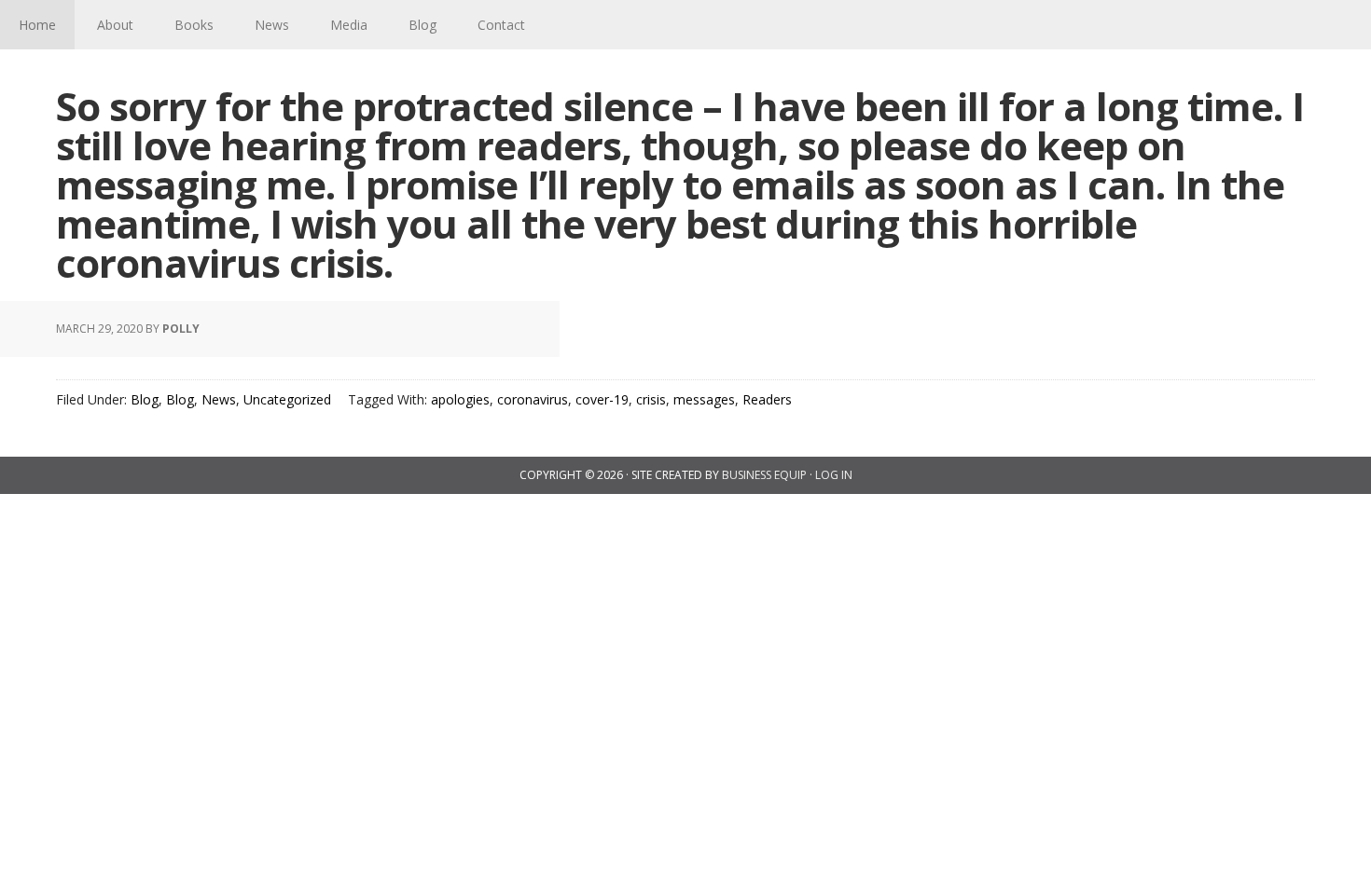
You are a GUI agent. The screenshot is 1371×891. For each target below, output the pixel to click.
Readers (767, 399)
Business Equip (764, 475)
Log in (833, 475)
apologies (460, 399)
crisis (651, 399)
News (218, 399)
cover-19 (602, 399)
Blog (145, 399)
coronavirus (532, 399)
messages (704, 399)
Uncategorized (287, 399)
